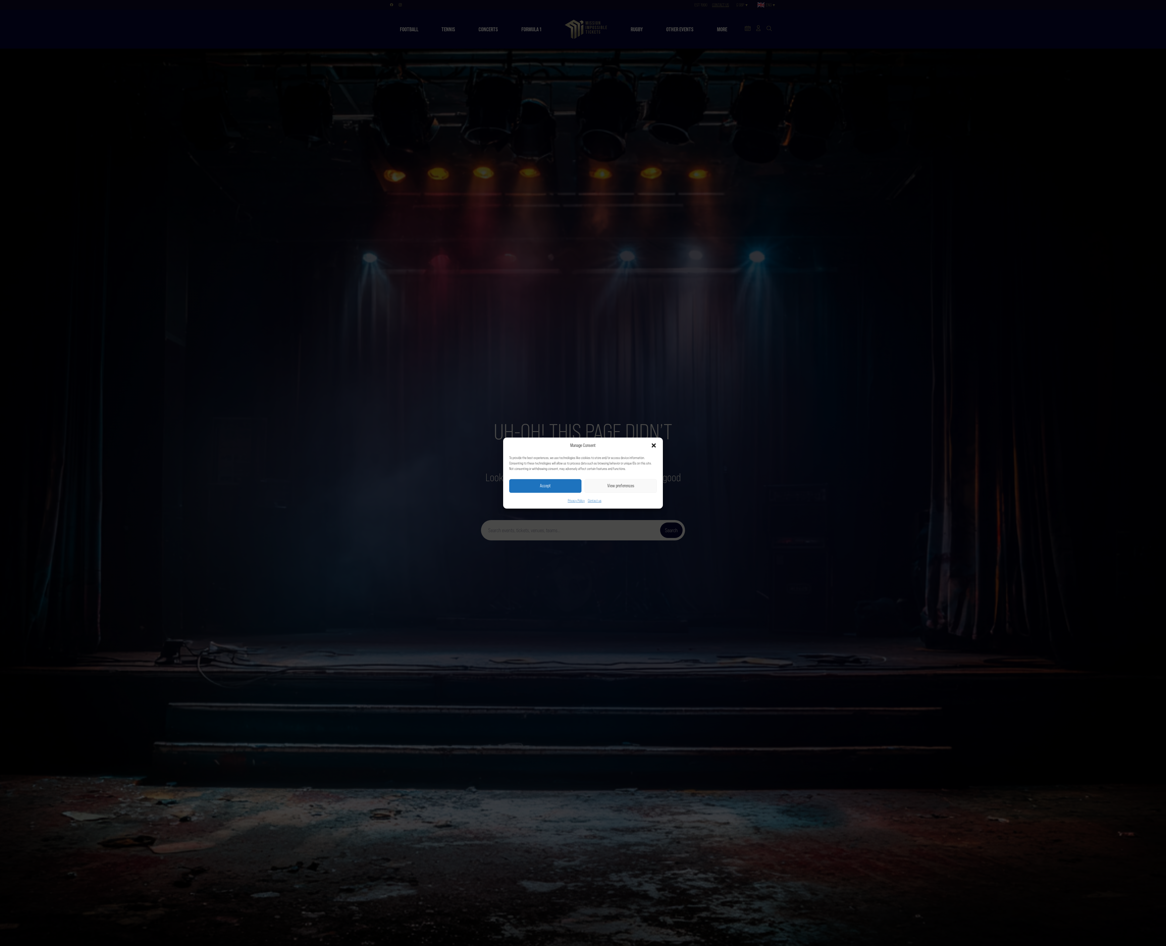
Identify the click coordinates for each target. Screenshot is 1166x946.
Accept (545, 485)
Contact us (595, 501)
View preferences (620, 485)
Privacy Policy (576, 501)
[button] (654, 446)
